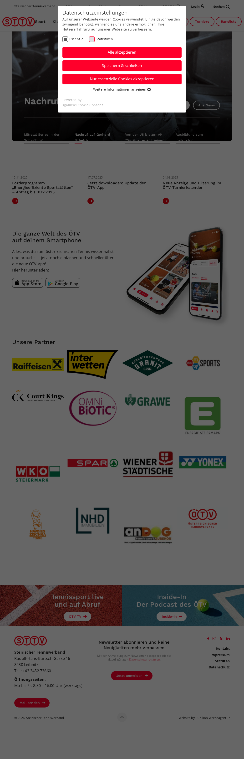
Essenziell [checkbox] (77, 39)
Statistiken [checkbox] (104, 39)
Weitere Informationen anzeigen (120, 89)
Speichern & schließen (122, 65)
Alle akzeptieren (122, 52)
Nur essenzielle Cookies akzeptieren (122, 79)
